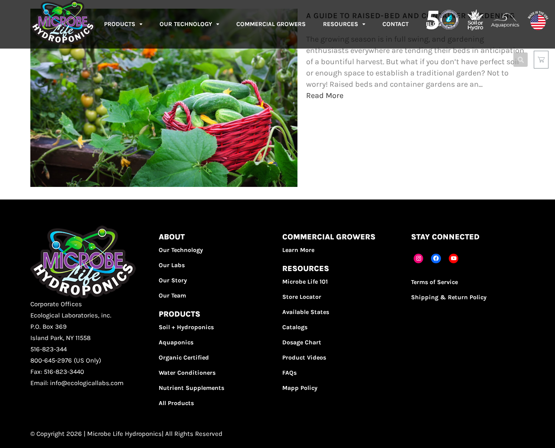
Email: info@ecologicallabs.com (77, 383)
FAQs (289, 372)
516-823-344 (48, 349)
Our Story (173, 280)
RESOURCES (340, 24)
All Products (176, 403)
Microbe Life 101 (305, 281)
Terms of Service (434, 282)
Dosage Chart (301, 342)
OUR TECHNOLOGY (186, 24)
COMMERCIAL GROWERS (271, 24)
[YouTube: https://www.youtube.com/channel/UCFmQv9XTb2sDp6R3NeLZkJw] (454, 259)
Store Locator (301, 297)
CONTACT (395, 24)
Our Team (172, 295)
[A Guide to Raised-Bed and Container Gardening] (163, 184)
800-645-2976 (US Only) (65, 360)
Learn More (298, 250)
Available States (305, 312)
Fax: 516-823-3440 (57, 372)
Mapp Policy (299, 388)
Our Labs (172, 265)
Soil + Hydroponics (186, 327)
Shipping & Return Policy (448, 297)
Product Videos (304, 357)
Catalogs (294, 327)
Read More (324, 95)
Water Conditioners (187, 372)
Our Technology (181, 250)
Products (119, 24)
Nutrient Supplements (191, 388)
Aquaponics (176, 342)
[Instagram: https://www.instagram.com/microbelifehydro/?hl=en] (419, 259)
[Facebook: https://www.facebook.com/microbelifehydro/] (436, 259)
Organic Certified (184, 357)
